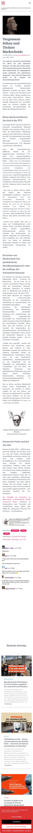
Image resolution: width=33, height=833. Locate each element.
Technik (6, 533)
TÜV (24, 539)
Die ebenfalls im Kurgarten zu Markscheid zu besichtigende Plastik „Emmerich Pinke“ (16, 499)
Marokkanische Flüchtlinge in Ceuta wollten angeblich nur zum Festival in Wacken (15, 684)
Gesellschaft (8, 679)
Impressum (28, 830)
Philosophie (15, 539)
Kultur (23, 530)
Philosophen (7, 539)
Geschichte (15, 530)
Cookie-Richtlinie (6, 830)
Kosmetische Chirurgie (19, 536)
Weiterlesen (8, 704)
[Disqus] (16, 567)
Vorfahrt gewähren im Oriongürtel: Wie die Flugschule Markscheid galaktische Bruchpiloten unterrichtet (14, 805)
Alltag (6, 797)
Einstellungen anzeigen (16, 827)
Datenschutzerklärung (18, 830)
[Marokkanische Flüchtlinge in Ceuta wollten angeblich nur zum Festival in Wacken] (16, 665)
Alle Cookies (16, 817)
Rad (21, 539)
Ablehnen (16, 822)
